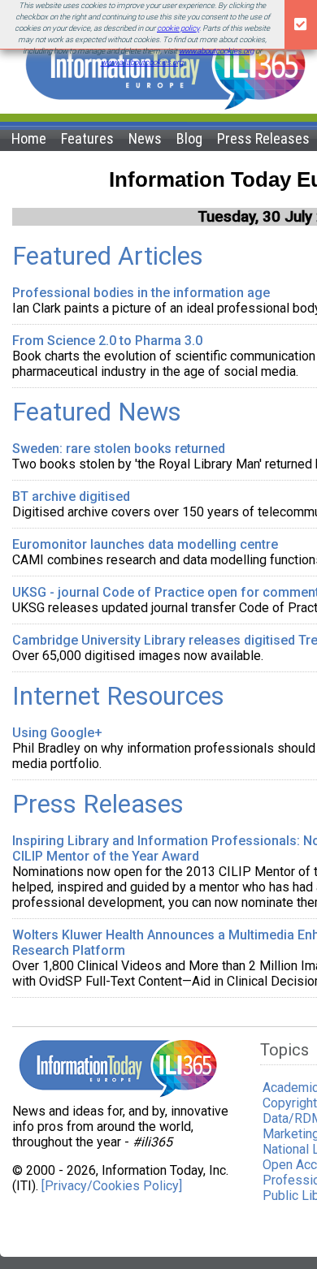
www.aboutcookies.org (216, 50)
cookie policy (178, 28)
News (145, 138)
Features (87, 138)
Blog (189, 138)
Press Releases (263, 138)
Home (28, 138)
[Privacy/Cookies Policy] (111, 1185)
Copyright (290, 1103)
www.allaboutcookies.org (142, 62)
